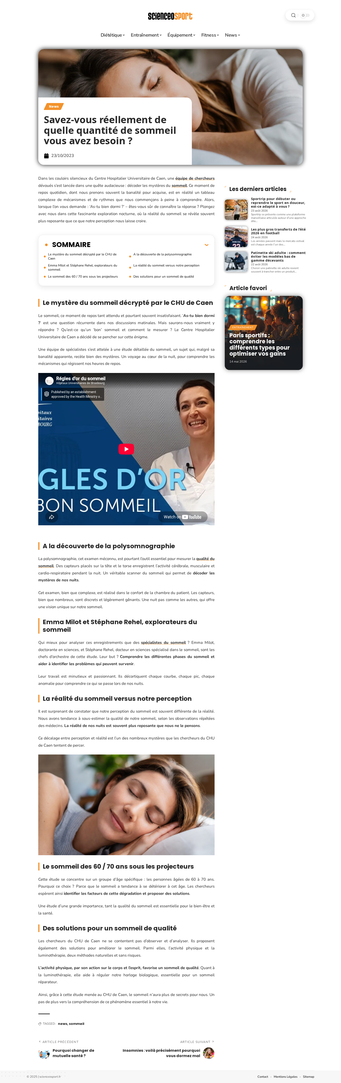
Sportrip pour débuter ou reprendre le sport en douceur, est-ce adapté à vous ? (278, 202)
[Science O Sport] (170, 15)
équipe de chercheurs (195, 178)
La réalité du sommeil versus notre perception (166, 265)
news (62, 1023)
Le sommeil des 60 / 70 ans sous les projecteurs (83, 276)
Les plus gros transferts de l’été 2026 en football (278, 231)
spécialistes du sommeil (163, 642)
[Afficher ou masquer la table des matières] (149, 244)
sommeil (179, 185)
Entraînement (242, 327)
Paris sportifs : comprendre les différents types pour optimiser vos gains (259, 344)
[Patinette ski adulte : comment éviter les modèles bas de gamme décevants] (236, 262)
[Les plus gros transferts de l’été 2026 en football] (236, 236)
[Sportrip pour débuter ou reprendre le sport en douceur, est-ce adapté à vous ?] (236, 210)
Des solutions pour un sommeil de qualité (163, 276)
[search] (293, 15)
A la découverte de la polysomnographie (162, 254)
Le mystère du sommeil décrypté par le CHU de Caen (82, 256)
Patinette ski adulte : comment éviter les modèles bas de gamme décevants (278, 256)
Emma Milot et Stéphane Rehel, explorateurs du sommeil (82, 267)
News (54, 106)
